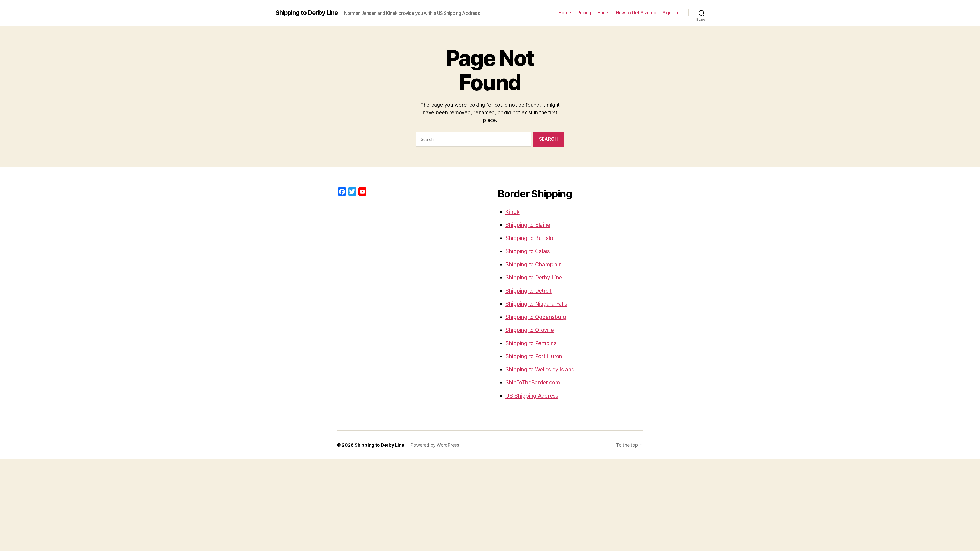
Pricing (584, 12)
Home (565, 12)
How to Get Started (636, 12)
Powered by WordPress (434, 445)
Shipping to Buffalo (529, 238)
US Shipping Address (531, 396)
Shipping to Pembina (531, 343)
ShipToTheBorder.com (532, 382)
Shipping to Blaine (527, 225)
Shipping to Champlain (533, 264)
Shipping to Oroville (529, 330)
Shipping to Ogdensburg (535, 317)
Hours (603, 12)
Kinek (512, 212)
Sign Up (670, 12)
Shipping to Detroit (528, 290)
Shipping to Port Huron (533, 356)
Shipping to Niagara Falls (536, 303)
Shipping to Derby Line (307, 13)
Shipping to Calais (527, 251)
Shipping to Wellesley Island (539, 369)
